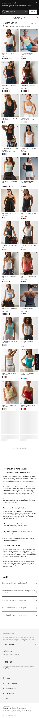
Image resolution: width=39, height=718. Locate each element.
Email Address (7, 651)
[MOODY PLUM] (8, 58)
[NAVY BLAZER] (28, 154)
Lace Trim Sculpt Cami (9, 373)
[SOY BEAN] (6, 58)
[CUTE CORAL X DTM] (25, 218)
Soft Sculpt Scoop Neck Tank (29, 149)
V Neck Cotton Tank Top (10, 118)
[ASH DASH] (25, 58)
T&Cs (30, 666)
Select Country (8, 644)
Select (34, 12)
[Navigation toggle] (2, 18)
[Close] (36, 3)
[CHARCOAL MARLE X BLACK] (2, 249)
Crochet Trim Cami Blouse (27, 342)
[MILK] (4, 377)
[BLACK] (2, 58)
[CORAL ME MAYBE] (23, 346)
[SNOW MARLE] (22, 122)
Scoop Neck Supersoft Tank (9, 54)
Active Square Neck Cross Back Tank (27, 54)
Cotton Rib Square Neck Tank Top (10, 149)
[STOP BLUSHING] (25, 122)
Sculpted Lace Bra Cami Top (28, 214)
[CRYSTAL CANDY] (9, 58)
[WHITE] (4, 58)
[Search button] (6, 17)
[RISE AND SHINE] (22, 58)
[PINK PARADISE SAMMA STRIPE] (27, 378)
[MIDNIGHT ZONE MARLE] (4, 154)
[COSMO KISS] (8, 281)
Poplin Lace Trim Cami (9, 213)
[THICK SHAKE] (6, 281)
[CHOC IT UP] (25, 154)
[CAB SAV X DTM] (22, 218)
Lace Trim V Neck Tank (9, 405)
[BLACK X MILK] (23, 58)
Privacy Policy (6, 668)
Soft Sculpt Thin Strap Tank (9, 277)
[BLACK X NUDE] (23, 218)
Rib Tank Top (25, 118)
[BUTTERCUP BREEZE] (27, 154)
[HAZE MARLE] (6, 154)
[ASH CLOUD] (2, 281)
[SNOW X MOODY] (27, 122)
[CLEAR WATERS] (6, 249)
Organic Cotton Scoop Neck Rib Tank (28, 374)
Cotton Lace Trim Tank (9, 245)
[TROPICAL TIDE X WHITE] (25, 378)
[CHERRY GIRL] (6, 377)
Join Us (8, 662)
